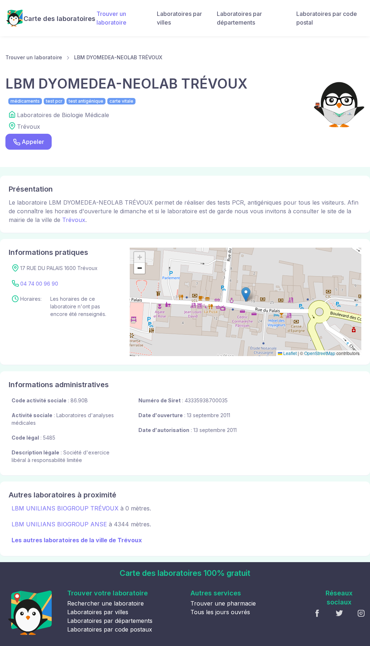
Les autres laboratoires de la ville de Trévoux (77, 540)
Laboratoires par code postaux (109, 629)
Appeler (33, 141)
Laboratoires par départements (239, 18)
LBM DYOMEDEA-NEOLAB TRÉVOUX (118, 57)
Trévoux (73, 219)
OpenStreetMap (319, 353)
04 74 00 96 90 (39, 284)
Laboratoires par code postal (326, 18)
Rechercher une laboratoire (105, 603)
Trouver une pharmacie (223, 603)
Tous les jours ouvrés (220, 612)
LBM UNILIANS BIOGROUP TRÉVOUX (65, 508)
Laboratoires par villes (179, 18)
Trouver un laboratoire (111, 18)
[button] (245, 294)
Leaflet (289, 353)
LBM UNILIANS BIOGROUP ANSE (59, 524)
